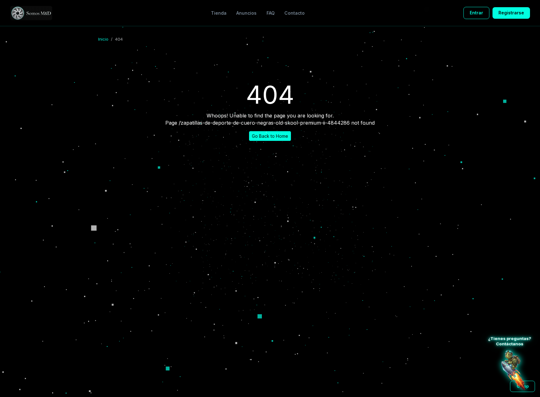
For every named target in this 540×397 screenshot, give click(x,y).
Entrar (476, 12)
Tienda (219, 13)
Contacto (294, 13)
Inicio (103, 39)
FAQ (271, 13)
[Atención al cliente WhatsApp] (513, 370)
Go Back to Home (270, 136)
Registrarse (511, 12)
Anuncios (246, 13)
